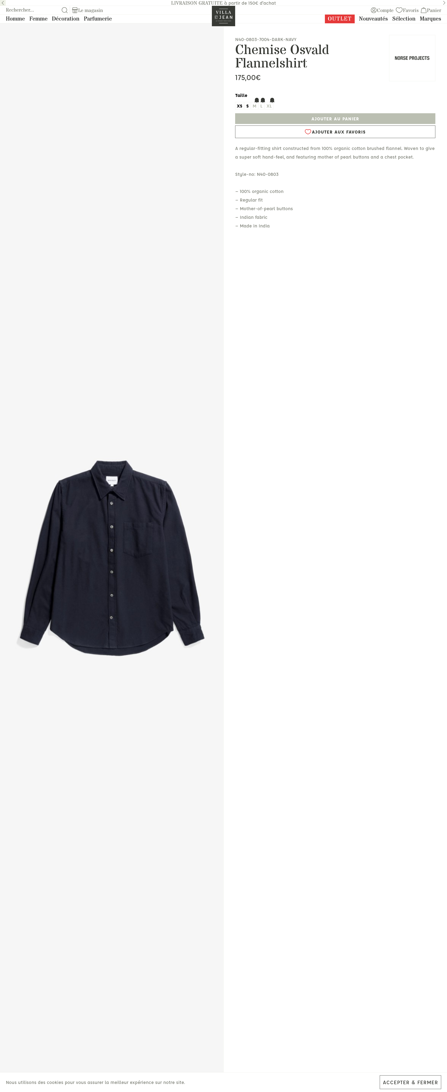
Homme (15, 19)
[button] (3, 3)
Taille (241, 95)
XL (269, 106)
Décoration (65, 19)
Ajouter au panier (335, 119)
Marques (430, 19)
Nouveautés (373, 19)
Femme (38, 19)
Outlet (340, 19)
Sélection (403, 19)
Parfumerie (98, 19)
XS (239, 106)
